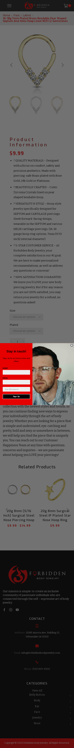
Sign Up (16, 396)
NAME (5, 368)
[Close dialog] (72, 345)
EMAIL (5, 378)
